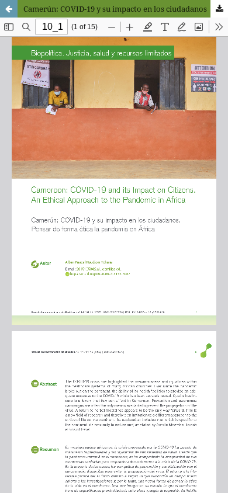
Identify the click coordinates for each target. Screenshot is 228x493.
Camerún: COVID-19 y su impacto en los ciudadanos (115, 9)
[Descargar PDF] (219, 9)
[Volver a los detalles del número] (9, 9)
